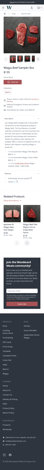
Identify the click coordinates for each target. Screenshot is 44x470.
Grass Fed (7, 360)
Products (6, 425)
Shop (14, 14)
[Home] (5, 14)
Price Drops (8, 346)
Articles (27, 326)
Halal (5, 364)
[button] (31, 7)
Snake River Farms (22, 163)
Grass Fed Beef (30, 330)
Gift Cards (7, 342)
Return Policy (8, 413)
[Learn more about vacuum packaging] (31, 178)
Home (5, 386)
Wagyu (7, 92)
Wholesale (7, 429)
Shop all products (11, 200)
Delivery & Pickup (10, 399)
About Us (7, 390)
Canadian (7, 351)
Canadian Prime (9, 355)
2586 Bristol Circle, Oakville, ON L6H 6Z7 (20, 437)
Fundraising (8, 337)
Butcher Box (26, 14)
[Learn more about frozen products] (17, 181)
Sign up (12, 2)
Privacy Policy (11, 299)
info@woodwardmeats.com (15, 441)
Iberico (6, 369)
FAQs (5, 404)
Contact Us (7, 395)
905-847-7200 (10, 445)
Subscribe (22, 304)
